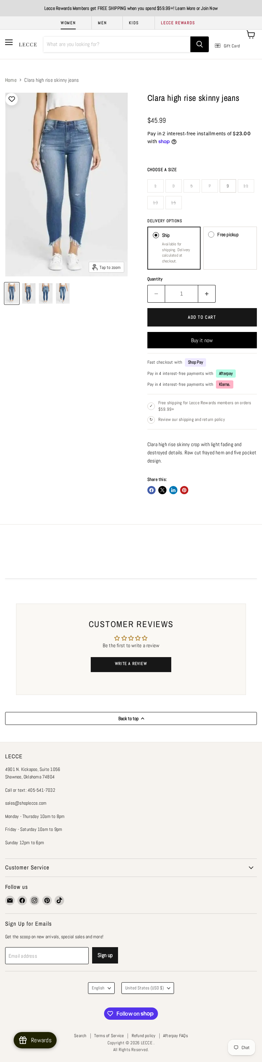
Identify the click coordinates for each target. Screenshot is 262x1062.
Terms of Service (109, 1035)
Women (68, 23)
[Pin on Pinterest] (184, 490)
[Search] (199, 44)
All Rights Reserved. (131, 1049)
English (98, 988)
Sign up (105, 955)
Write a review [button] (131, 663)
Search (80, 1035)
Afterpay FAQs (175, 1035)
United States (144, 988)
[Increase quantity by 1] (207, 294)
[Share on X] (162, 490)
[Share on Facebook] (151, 490)
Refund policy (144, 1035)
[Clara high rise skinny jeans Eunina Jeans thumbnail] (11, 293)
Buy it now (202, 340)
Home (11, 80)
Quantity (155, 279)
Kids (134, 23)
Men (102, 23)
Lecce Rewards (178, 23)
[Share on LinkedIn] (173, 490)
